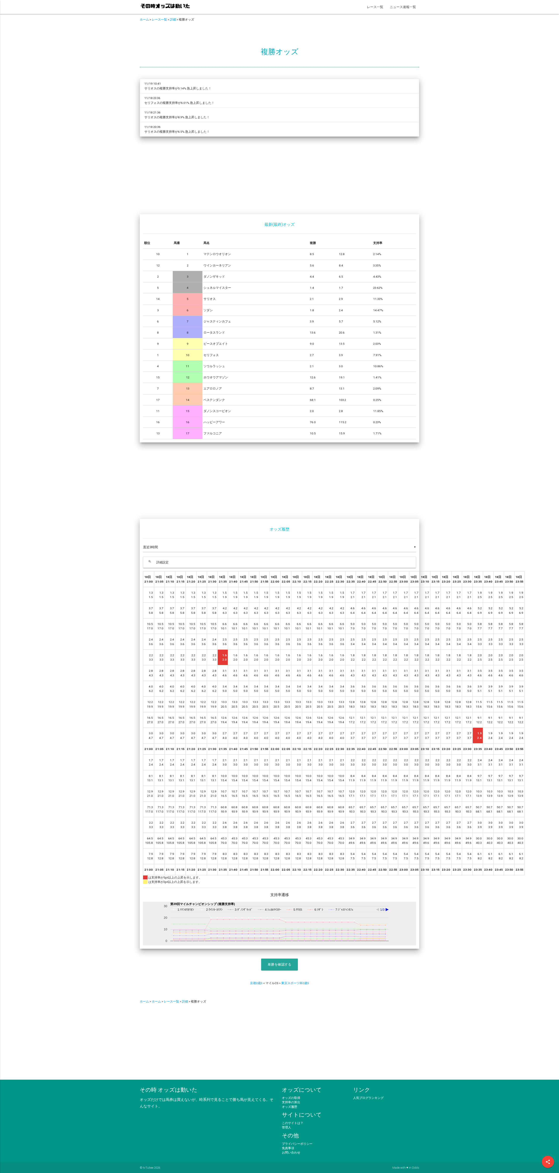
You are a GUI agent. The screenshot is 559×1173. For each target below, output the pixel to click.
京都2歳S (256, 983)
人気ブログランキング (368, 1098)
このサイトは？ (292, 1123)
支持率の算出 (291, 1102)
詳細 (173, 19)
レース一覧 (375, 7)
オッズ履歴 (289, 1107)
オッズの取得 (291, 1098)
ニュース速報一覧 (403, 7)
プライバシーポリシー (297, 1144)
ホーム (144, 19)
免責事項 (288, 1148)
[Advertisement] (271, 178)
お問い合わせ (291, 1152)
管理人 (286, 1127)
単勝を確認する (280, 964)
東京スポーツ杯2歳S (295, 983)
